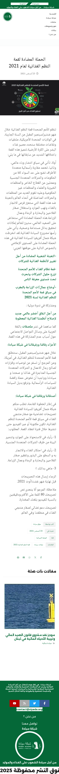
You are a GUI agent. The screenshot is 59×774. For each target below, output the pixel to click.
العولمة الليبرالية (41, 538)
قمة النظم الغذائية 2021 (21, 544)
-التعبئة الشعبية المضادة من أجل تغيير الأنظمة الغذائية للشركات (36, 258)
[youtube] (15, 703)
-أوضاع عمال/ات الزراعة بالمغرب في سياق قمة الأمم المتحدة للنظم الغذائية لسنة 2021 (35, 292)
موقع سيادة (37, 524)
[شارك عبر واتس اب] (29, 557)
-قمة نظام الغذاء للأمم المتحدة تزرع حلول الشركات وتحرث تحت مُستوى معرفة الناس (37, 274)
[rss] (24, 703)
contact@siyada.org (29, 709)
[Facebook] (44, 703)
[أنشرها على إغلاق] (35, 557)
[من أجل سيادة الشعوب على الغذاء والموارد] (7, 16)
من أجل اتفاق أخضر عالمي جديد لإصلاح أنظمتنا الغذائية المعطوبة (35, 316)
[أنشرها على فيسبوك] (41, 557)
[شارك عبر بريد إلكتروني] (24, 557)
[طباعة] (18, 557)
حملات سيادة (38, 544)
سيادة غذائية (46, 643)
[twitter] (34, 703)
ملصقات (27, 327)
